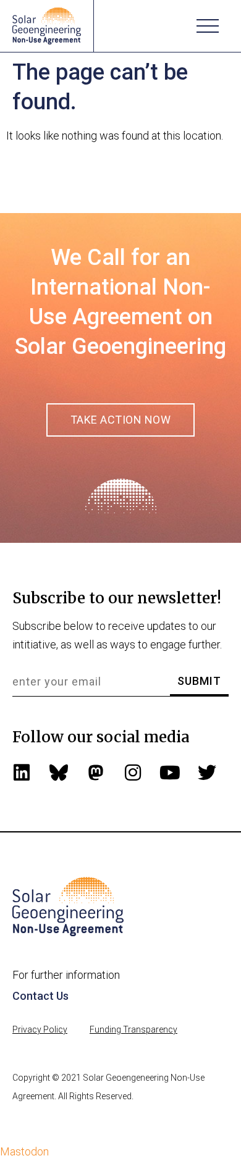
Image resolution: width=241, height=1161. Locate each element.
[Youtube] (170, 772)
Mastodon (24, 1151)
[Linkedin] (21, 772)
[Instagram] (133, 772)
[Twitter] (207, 772)
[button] (208, 26)
